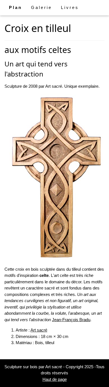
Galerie (41, 7)
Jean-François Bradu (71, 319)
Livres (70, 7)
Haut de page (54, 379)
